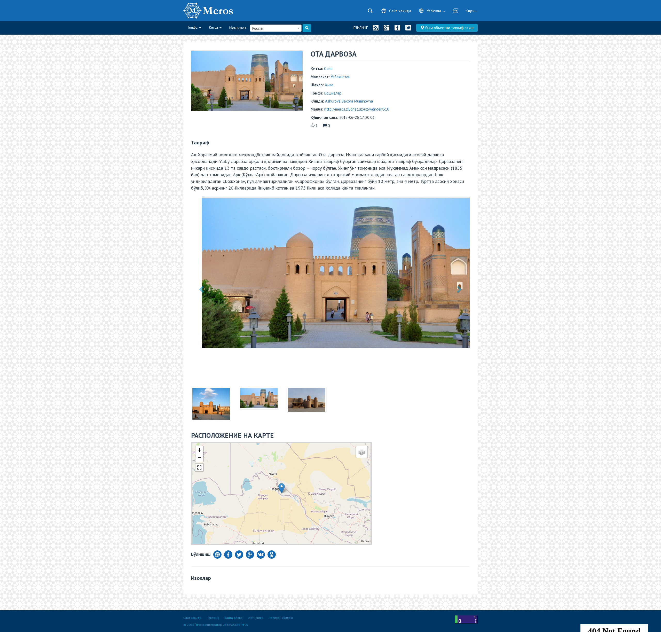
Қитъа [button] (214, 27)
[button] (202, 272)
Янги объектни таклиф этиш (449, 27)
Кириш (472, 11)
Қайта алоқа (233, 618)
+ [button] (199, 416)
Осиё (328, 68)
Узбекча (435, 11)
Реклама (213, 618)
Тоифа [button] (193, 27)
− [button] (199, 424)
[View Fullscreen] (199, 434)
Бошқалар (332, 93)
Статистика (255, 618)
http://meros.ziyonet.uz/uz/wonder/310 (356, 109)
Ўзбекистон (340, 76)
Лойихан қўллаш (281, 618)
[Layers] (361, 418)
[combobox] (276, 28)
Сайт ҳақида (400, 11)
